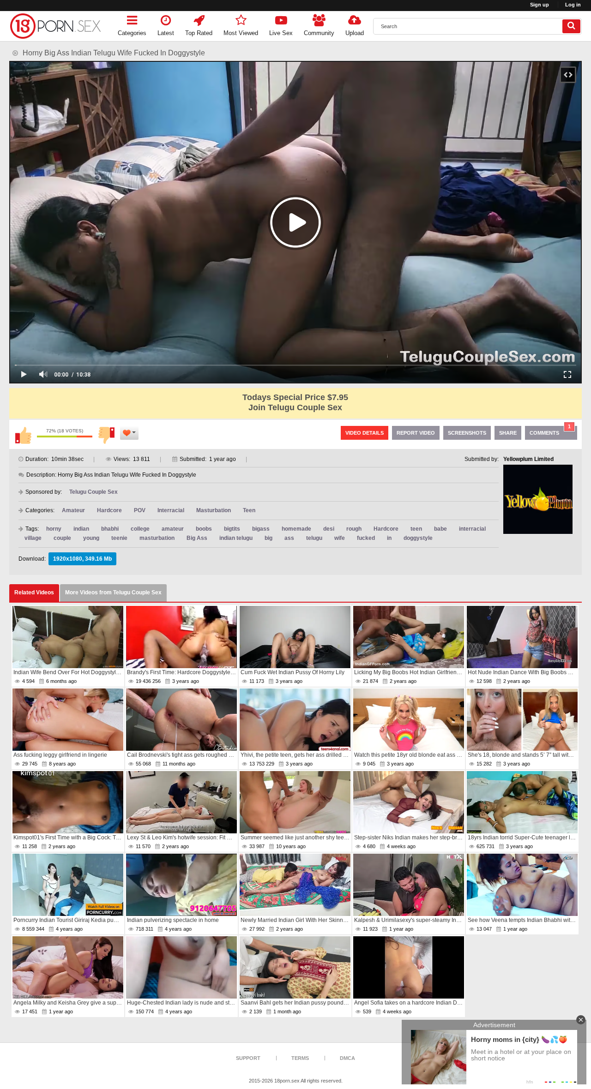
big (268, 538)
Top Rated (198, 33)
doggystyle (418, 538)
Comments (550, 431)
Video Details (364, 433)
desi (328, 529)
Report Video (416, 433)
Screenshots (467, 433)
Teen (249, 510)
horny (53, 529)
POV (139, 510)
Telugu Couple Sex (93, 492)
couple (62, 538)
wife (339, 538)
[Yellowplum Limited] (538, 499)
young (91, 538)
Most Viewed (240, 33)
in (389, 538)
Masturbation (213, 510)
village (33, 538)
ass (289, 538)
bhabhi (110, 529)
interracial (472, 529)
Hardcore (109, 510)
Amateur (73, 510)
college (140, 529)
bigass (261, 529)
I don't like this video (106, 435)
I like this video (23, 435)
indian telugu (236, 538)
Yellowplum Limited (528, 459)
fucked (366, 538)
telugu (314, 538)
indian (81, 529)
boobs (204, 529)
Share (508, 433)
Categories (132, 33)
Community (319, 33)
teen (416, 529)
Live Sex (281, 33)
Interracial (170, 510)
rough (354, 529)
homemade (296, 529)
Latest (165, 33)
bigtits (232, 529)
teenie (119, 538)
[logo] (55, 26)
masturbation (157, 538)
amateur (173, 529)
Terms (300, 1058)
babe (440, 529)
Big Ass (197, 538)
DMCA (347, 1058)
